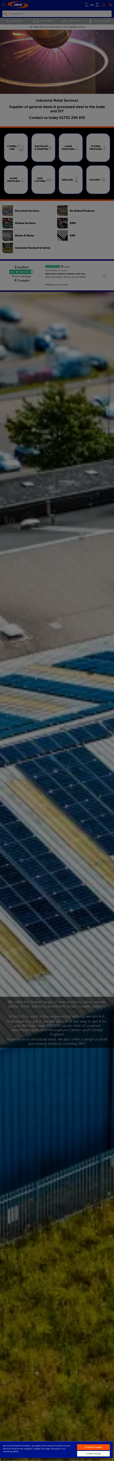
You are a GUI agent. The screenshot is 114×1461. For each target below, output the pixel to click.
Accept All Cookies (93, 1447)
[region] (56, 1451)
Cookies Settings (93, 1454)
